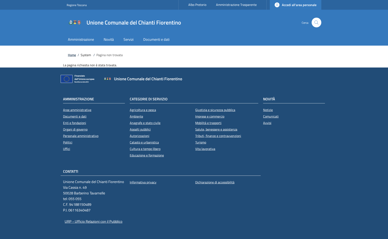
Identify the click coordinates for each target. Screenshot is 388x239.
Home (72, 55)
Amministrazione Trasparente (236, 4)
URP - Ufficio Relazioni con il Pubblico (93, 221)
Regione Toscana (77, 5)
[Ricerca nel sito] (316, 22)
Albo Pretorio (197, 4)
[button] (295, 5)
